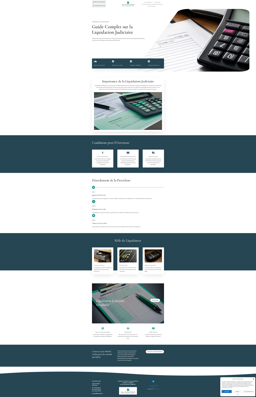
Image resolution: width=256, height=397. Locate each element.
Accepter (227, 391)
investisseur (155, 389)
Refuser (237, 391)
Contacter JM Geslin (153, 385)
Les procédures (147, 2)
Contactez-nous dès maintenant (154, 351)
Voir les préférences (248, 391)
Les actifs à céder (151, 6)
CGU (238, 394)
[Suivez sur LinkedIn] (153, 381)
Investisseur (157, 2)
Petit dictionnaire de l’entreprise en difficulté (152, 4)
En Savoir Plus (155, 300)
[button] (253, 379)
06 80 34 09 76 (100, 6)
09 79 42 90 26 (100, 2)
